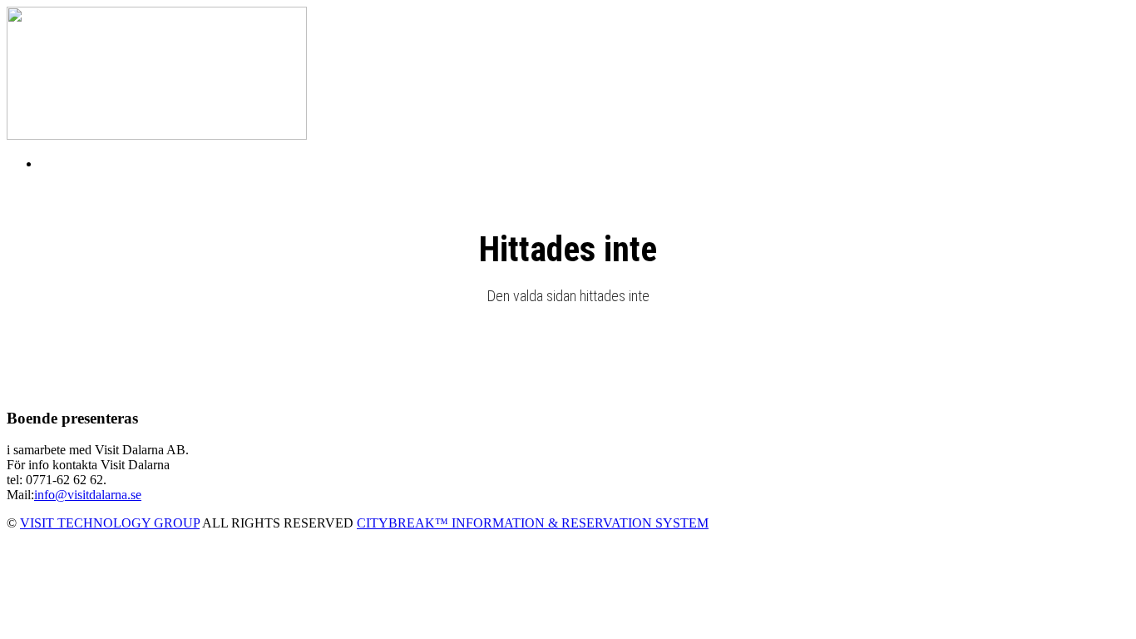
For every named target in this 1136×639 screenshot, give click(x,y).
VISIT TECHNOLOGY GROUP (110, 523)
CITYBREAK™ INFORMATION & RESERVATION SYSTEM (533, 523)
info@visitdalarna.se (87, 495)
